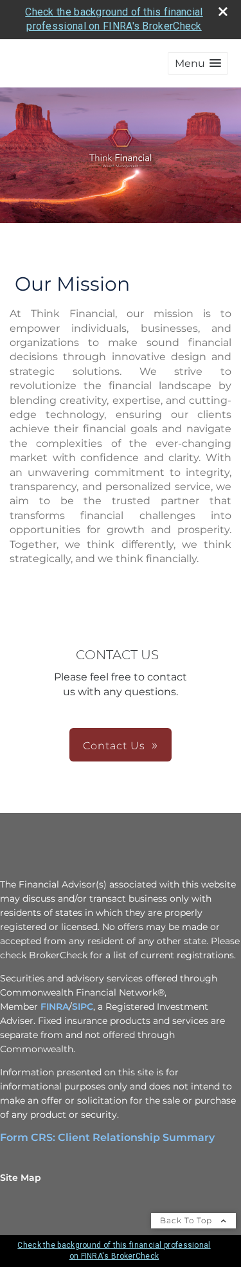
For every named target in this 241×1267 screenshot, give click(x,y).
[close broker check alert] (223, 11)
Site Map (20, 1177)
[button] (198, 63)
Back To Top (187, 1220)
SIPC (82, 1006)
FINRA (54, 1006)
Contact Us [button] (114, 746)
